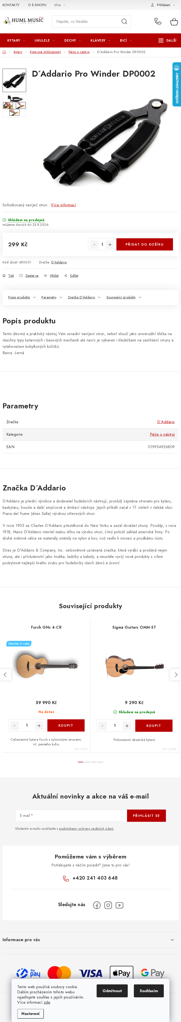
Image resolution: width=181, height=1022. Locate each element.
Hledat (124, 22)
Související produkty (121, 297)
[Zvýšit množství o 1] (110, 244)
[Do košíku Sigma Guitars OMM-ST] (154, 726)
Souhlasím (149, 991)
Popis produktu (19, 297)
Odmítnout (112, 991)
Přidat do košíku (145, 244)
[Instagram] (108, 905)
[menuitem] (16, 40)
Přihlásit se (146, 815)
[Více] (167, 40)
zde (47, 1002)
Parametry (49, 297)
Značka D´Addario (81, 297)
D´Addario (59, 262)
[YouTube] (119, 905)
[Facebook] (97, 905)
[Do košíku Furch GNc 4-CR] (66, 725)
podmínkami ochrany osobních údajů (86, 828)
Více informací (63, 205)
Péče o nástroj (162, 434)
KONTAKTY (11, 5)
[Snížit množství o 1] (94, 244)
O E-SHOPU (37, 5)
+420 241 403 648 (159, 21)
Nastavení (30, 1013)
